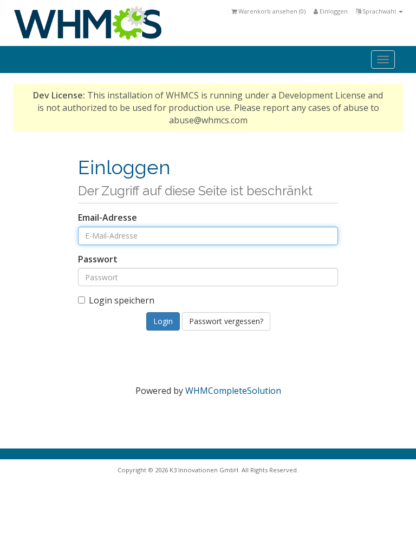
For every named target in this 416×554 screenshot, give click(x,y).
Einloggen (333, 11)
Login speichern (121, 300)
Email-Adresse (107, 217)
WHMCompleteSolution (233, 391)
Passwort (98, 259)
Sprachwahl (379, 11)
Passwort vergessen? (226, 321)
